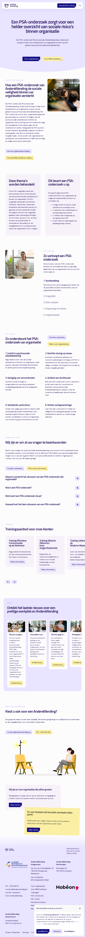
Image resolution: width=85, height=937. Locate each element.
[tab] (61, 285)
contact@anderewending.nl (16, 889)
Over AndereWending (13, 896)
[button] (8, 582)
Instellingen (70, 931)
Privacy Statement (12, 932)
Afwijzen (57, 931)
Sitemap (25, 932)
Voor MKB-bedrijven (39, 889)
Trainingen (35, 892)
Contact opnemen (12, 892)
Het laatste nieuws (38, 902)
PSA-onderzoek (37, 896)
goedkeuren (43, 931)
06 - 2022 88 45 (12, 886)
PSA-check (35, 899)
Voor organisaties (38, 886)
